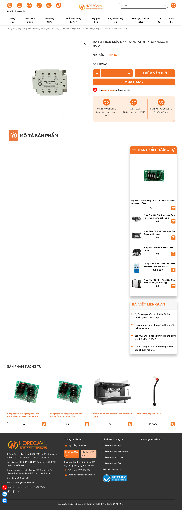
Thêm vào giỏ (155, 73)
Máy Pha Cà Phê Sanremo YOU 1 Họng (159, 249)
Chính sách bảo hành (112, 463)
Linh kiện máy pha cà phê (73, 28)
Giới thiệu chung (30, 20)
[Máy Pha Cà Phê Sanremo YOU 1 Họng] (137, 252)
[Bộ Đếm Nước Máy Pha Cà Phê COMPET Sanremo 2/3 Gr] (153, 176)
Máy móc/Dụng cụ (115, 20)
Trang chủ (12, 20)
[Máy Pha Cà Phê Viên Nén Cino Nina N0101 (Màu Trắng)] (137, 284)
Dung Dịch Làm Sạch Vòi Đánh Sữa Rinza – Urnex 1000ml (159, 265)
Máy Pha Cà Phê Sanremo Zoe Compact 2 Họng (159, 232)
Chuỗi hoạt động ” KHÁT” (73, 20)
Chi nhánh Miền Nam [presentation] (88, 454)
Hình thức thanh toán (112, 469)
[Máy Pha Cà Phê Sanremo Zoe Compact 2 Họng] (137, 236)
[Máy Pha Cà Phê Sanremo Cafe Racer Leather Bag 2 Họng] (137, 220)
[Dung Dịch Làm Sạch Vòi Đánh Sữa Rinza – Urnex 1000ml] (137, 268)
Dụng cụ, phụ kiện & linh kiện (47, 28)
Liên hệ (171, 20)
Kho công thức (49, 20)
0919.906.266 (84, 470)
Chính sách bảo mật (112, 445)
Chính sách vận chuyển (113, 457)
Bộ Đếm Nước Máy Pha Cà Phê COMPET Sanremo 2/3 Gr (153, 202)
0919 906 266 (109, 90)
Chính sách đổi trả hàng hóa (115, 451)
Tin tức (160, 20)
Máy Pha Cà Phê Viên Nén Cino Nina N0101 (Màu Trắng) (159, 281)
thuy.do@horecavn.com (23, 482)
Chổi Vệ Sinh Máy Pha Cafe (148, 413)
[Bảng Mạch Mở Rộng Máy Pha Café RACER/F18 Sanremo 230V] (69, 391)
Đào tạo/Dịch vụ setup (140, 20)
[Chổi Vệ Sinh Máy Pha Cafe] (155, 391)
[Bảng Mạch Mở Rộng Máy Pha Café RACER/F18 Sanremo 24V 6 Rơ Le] (26, 391)
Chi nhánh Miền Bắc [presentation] (71, 454)
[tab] (71, 454)
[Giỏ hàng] (172, 5)
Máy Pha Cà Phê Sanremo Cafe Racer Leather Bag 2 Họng (159, 216)
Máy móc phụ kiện (26, 28)
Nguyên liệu (96, 20)
